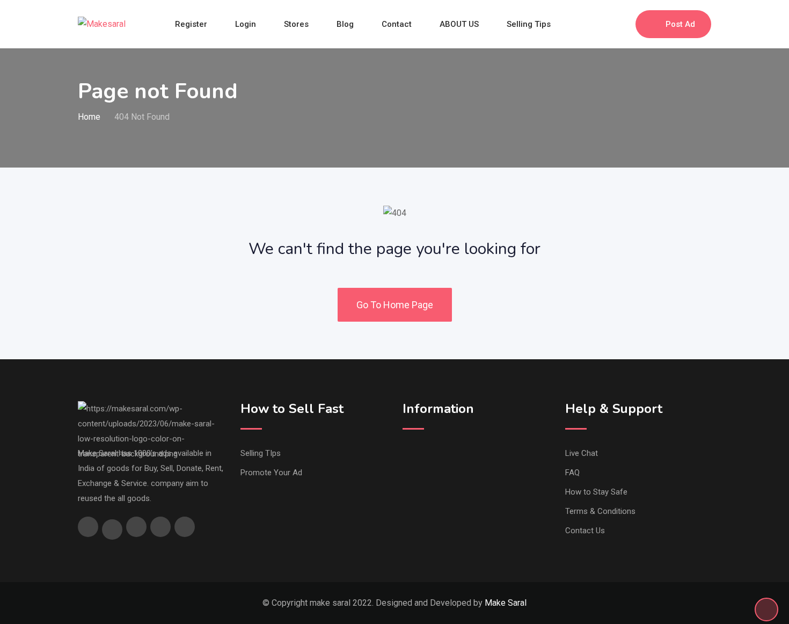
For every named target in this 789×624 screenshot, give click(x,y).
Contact (397, 24)
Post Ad (680, 24)
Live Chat (581, 453)
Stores (296, 24)
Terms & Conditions (600, 511)
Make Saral (506, 603)
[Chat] (604, 24)
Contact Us (585, 530)
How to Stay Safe (596, 492)
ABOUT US (459, 24)
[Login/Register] (622, 24)
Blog (345, 24)
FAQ (572, 472)
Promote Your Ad (271, 472)
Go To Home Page (394, 304)
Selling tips (529, 24)
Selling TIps (260, 453)
